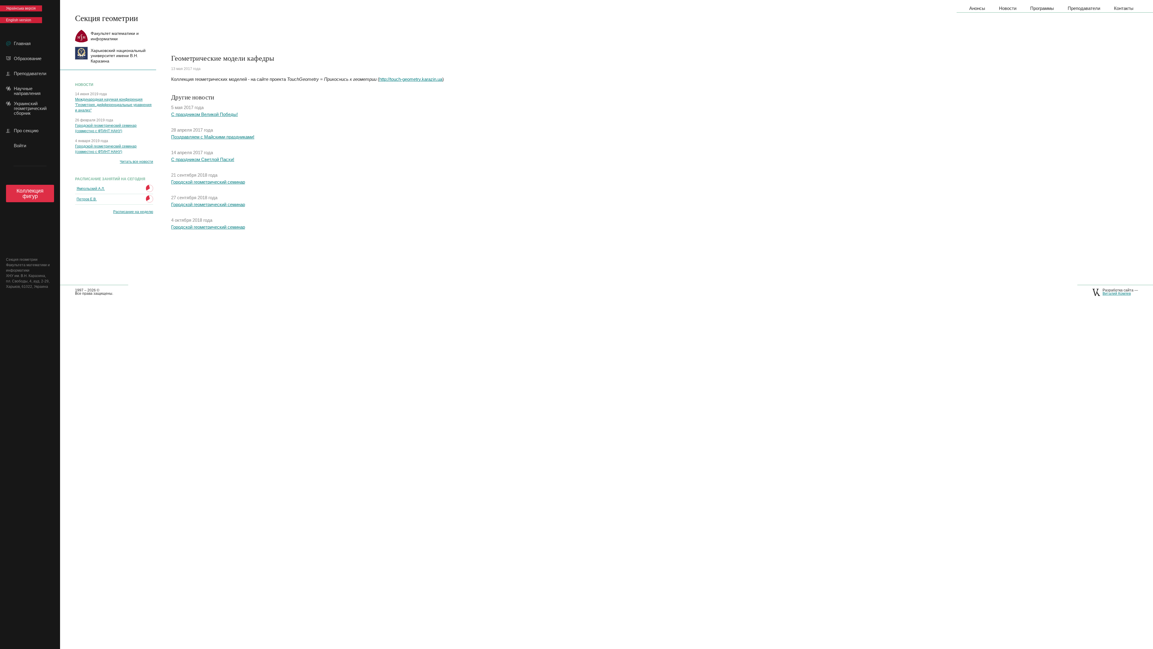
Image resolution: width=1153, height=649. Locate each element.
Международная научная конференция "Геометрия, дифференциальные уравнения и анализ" (113, 104)
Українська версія (21, 8)
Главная (22, 43)
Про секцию (26, 130)
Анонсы (977, 8)
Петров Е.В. (87, 199)
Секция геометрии (106, 18)
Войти (20, 145)
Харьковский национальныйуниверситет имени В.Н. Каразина (118, 55)
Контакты (1123, 8)
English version (18, 20)
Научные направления (27, 88)
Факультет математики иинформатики (115, 36)
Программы (1042, 8)
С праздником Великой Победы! (204, 114)
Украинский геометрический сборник (30, 103)
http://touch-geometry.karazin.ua (410, 79)
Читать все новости (136, 162)
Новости (1007, 8)
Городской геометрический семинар (208, 181)
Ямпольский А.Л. (91, 189)
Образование (27, 58)
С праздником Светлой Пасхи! (202, 159)
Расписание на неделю (133, 212)
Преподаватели (30, 73)
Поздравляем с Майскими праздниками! (212, 136)
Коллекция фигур (30, 193)
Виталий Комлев (1117, 293)
